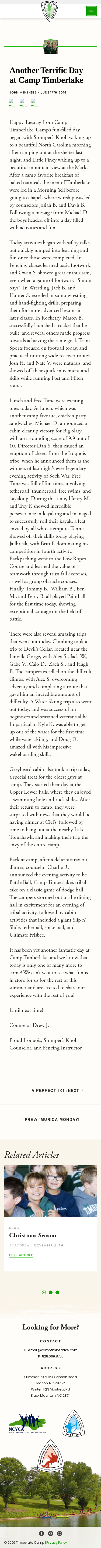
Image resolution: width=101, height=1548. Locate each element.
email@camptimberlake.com (52, 1350)
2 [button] (51, 1292)
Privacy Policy (56, 1542)
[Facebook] (12, 102)
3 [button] (57, 1292)
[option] (50, 1218)
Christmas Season (32, 1235)
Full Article (21, 1255)
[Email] (35, 102)
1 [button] (43, 1292)
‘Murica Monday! (59, 1119)
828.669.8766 (53, 1356)
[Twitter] (23, 102)
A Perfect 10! (48, 1090)
